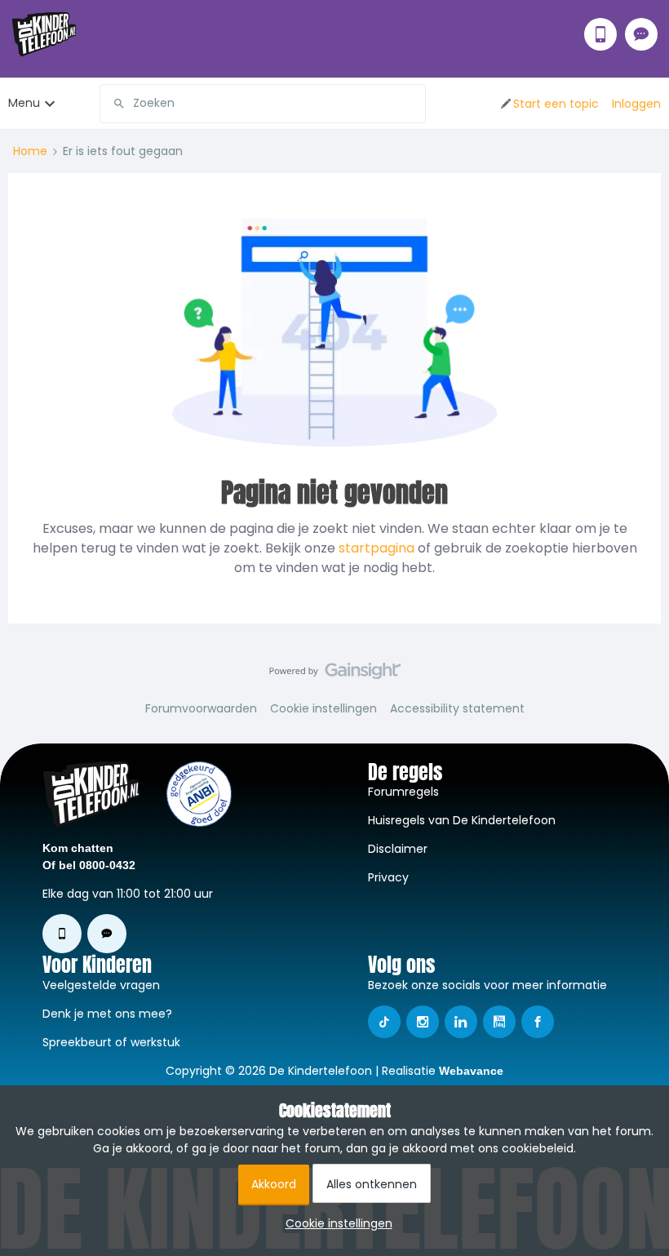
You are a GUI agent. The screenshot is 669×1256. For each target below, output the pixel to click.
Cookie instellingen (323, 708)
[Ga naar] (113, 103)
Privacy (388, 877)
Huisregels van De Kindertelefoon (462, 820)
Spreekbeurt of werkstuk (111, 1042)
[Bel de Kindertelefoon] (600, 34)
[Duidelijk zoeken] (413, 103)
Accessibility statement (457, 708)
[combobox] (263, 103)
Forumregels (403, 791)
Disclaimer (398, 849)
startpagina (376, 548)
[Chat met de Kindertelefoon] (641, 34)
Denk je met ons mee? (107, 1013)
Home (30, 151)
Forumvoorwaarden (201, 708)
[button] (548, 103)
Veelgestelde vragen (101, 985)
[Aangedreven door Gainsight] (335, 675)
